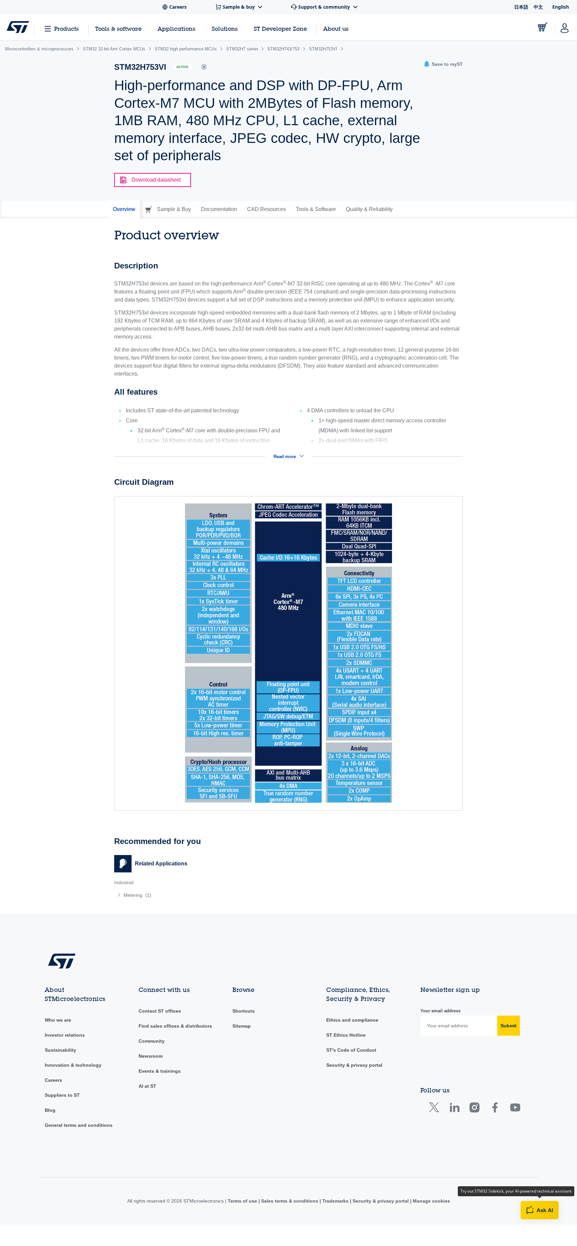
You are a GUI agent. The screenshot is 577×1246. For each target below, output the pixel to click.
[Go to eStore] (542, 27)
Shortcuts (243, 1011)
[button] (443, 64)
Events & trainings (160, 1071)
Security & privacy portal (354, 1065)
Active (182, 67)
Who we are (58, 1020)
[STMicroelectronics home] (18, 27)
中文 (538, 7)
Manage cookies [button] (430, 1201)
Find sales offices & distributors (175, 1026)
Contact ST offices (160, 1011)
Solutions (225, 28)
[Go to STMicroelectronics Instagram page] (474, 1108)
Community (152, 1041)
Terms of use (243, 1201)
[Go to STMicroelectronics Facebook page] (495, 1108)
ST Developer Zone (280, 28)
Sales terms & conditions (290, 1201)
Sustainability (60, 1050)
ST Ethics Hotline (346, 1035)
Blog (50, 1110)
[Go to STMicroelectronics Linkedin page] (454, 1108)
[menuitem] (198, 895)
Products (66, 28)
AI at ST (147, 1086)
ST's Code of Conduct (351, 1050)
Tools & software (118, 28)
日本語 (521, 7)
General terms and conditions (79, 1125)
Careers (53, 1080)
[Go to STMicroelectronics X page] (435, 1108)
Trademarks (335, 1201)
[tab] (124, 209)
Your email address (440, 1010)
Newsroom (151, 1056)
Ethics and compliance (352, 1020)
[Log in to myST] (564, 27)
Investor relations (65, 1035)
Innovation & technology (73, 1065)
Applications (176, 28)
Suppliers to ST (62, 1095)
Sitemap (241, 1026)
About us (336, 28)
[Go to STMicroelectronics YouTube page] (515, 1108)
